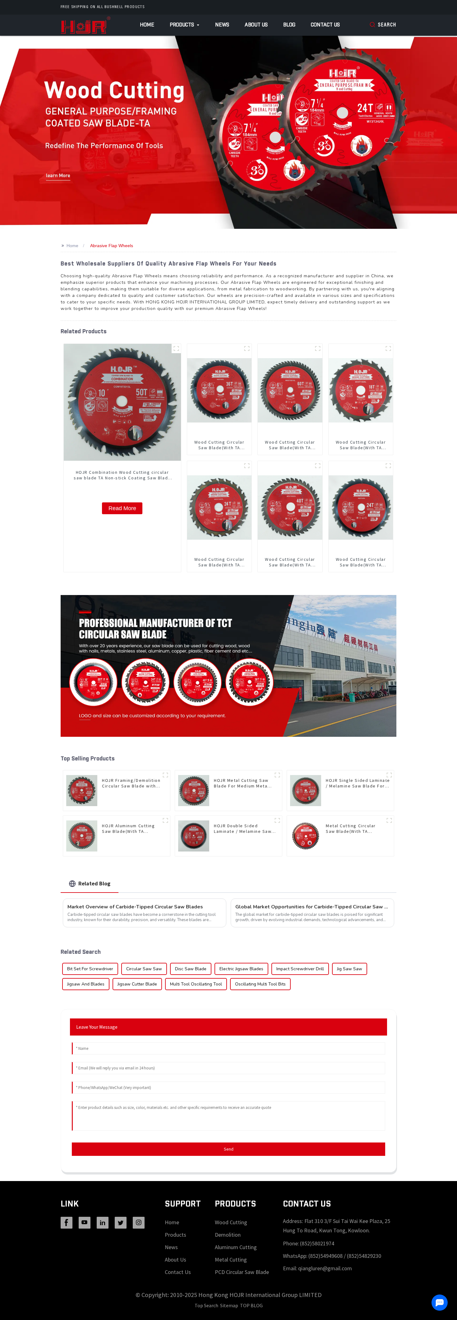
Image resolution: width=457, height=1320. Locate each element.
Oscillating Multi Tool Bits (260, 984)
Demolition (228, 1234)
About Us (175, 1259)
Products (175, 1234)
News (171, 1247)
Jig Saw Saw (349, 969)
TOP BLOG (251, 1305)
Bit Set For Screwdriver (90, 969)
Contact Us (178, 1272)
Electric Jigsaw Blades (241, 969)
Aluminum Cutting (236, 1247)
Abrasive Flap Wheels (111, 245)
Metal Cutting (231, 1259)
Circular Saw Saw (144, 969)
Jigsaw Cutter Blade (137, 984)
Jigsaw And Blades (85, 984)
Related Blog (94, 883)
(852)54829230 (364, 1255)
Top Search (206, 1305)
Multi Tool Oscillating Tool (196, 984)
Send (228, 1149)
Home (72, 245)
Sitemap (229, 1305)
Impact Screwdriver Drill (300, 969)
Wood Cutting (231, 1222)
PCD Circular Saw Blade (242, 1272)
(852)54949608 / (327, 1255)
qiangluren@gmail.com (325, 1268)
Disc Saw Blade (190, 969)
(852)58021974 (317, 1243)
